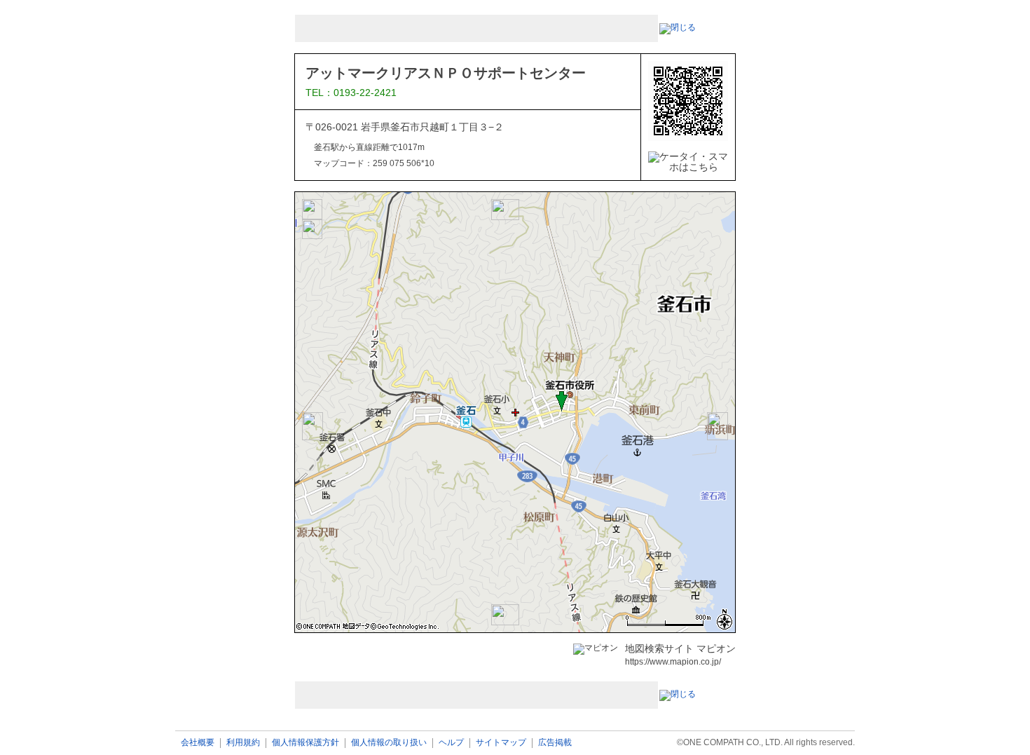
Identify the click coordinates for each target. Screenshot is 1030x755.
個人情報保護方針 (305, 742)
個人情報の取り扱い (389, 742)
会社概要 (197, 742)
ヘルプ (451, 742)
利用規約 (243, 742)
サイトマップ (501, 742)
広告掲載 (555, 742)
